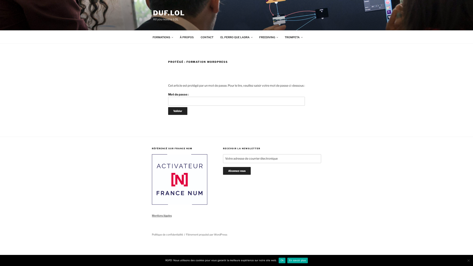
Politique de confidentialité (167, 234)
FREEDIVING (267, 37)
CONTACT (207, 37)
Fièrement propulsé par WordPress (206, 234)
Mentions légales (162, 215)
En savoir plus (297, 260)
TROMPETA (292, 37)
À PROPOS (187, 37)
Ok (282, 260)
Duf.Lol (169, 13)
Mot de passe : (178, 94)
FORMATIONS (161, 37)
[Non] (468, 260)
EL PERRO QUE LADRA (235, 37)
